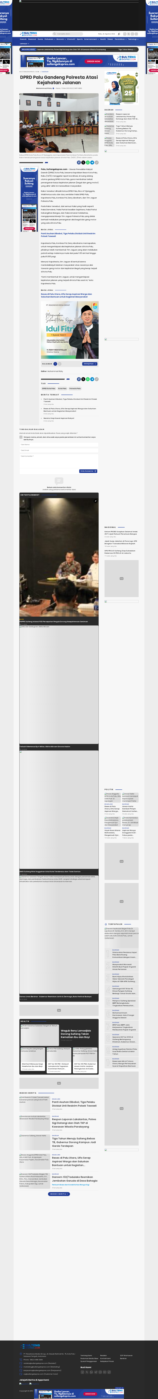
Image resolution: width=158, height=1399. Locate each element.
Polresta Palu (75, 388)
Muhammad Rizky (44, 88)
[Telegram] (92, 162)
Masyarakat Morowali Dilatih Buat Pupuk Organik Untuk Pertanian (124, 966)
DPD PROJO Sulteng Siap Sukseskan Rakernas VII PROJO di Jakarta (120, 552)
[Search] (54, 34)
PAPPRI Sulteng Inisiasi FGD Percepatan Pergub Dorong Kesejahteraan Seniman (54, 621)
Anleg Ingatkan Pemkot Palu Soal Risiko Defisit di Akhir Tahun (124, 1051)
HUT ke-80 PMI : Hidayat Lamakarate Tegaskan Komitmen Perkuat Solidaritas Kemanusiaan (58, 1069)
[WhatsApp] (88, 162)
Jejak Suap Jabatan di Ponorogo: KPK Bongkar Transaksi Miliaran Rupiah (121, 542)
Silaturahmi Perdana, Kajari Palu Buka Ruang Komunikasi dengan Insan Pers (124, 956)
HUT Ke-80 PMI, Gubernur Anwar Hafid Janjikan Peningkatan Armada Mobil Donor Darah (85, 1067)
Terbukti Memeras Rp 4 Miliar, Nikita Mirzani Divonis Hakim (45, 746)
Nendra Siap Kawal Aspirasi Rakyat (59, 418)
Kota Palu (62, 388)
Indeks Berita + (59, 1194)
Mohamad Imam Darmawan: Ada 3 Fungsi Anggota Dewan (123, 1015)
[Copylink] (97, 162)
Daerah (45, 71)
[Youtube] (105, 1372)
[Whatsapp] (91, 1372)
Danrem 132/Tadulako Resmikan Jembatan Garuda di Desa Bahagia (74, 1180)
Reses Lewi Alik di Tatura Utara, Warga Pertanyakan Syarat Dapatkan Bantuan (124, 1063)
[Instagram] (100, 1372)
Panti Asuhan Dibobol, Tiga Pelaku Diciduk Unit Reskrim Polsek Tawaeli (68, 235)
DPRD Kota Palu (48, 388)
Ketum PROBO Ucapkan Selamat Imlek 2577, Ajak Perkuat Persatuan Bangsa (121, 532)
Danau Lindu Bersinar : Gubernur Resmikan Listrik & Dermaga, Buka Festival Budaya (55, 996)
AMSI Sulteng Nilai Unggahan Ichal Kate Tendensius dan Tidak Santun (50, 871)
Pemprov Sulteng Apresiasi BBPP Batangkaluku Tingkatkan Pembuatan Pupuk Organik (124, 1004)
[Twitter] (83, 162)
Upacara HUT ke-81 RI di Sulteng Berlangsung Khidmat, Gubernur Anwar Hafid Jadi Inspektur (123, 1040)
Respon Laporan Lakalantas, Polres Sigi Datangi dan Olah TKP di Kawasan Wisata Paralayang (74, 1123)
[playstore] (34, 1384)
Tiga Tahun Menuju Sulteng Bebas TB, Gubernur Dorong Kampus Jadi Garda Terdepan (117, 49)
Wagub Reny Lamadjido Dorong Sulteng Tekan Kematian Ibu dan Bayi (76, 1034)
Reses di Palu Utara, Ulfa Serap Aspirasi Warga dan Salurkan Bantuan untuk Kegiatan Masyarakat (66, 295)
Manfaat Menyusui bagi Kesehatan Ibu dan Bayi (32, 1065)
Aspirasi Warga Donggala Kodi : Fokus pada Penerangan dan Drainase (129, 835)
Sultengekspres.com (29, 71)
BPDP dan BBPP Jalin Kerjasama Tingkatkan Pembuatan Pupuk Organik (124, 1027)
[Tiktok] (109, 1372)
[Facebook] (79, 162)
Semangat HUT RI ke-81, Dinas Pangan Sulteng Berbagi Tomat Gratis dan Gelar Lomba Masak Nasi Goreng (123, 993)
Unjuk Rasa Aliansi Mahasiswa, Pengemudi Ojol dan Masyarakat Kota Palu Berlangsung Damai (112, 837)
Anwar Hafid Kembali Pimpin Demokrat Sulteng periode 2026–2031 (130, 810)
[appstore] (24, 1384)
